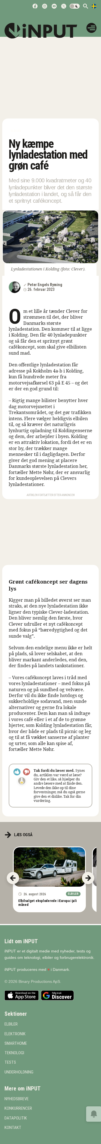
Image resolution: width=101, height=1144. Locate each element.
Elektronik (15, 1034)
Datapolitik (15, 1118)
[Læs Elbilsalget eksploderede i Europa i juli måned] (49, 867)
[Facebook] (35, 6)
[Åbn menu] (91, 28)
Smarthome (15, 1043)
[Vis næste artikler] (88, 878)
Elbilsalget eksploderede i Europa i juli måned (47, 902)
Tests (10, 1062)
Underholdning (18, 1072)
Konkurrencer (18, 1108)
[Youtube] (54, 6)
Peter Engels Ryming (44, 284)
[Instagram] (44, 6)
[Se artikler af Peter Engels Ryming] (14, 287)
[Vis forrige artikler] (13, 878)
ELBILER (11, 1024)
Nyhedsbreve (16, 1099)
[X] (63, 6)
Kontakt (12, 1128)
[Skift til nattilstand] (75, 6)
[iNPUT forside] (44, 30)
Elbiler (16, 130)
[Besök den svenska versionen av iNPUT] (94, 6)
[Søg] (85, 6)
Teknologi (14, 1053)
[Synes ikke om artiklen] (26, 771)
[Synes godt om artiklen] (16, 771)
